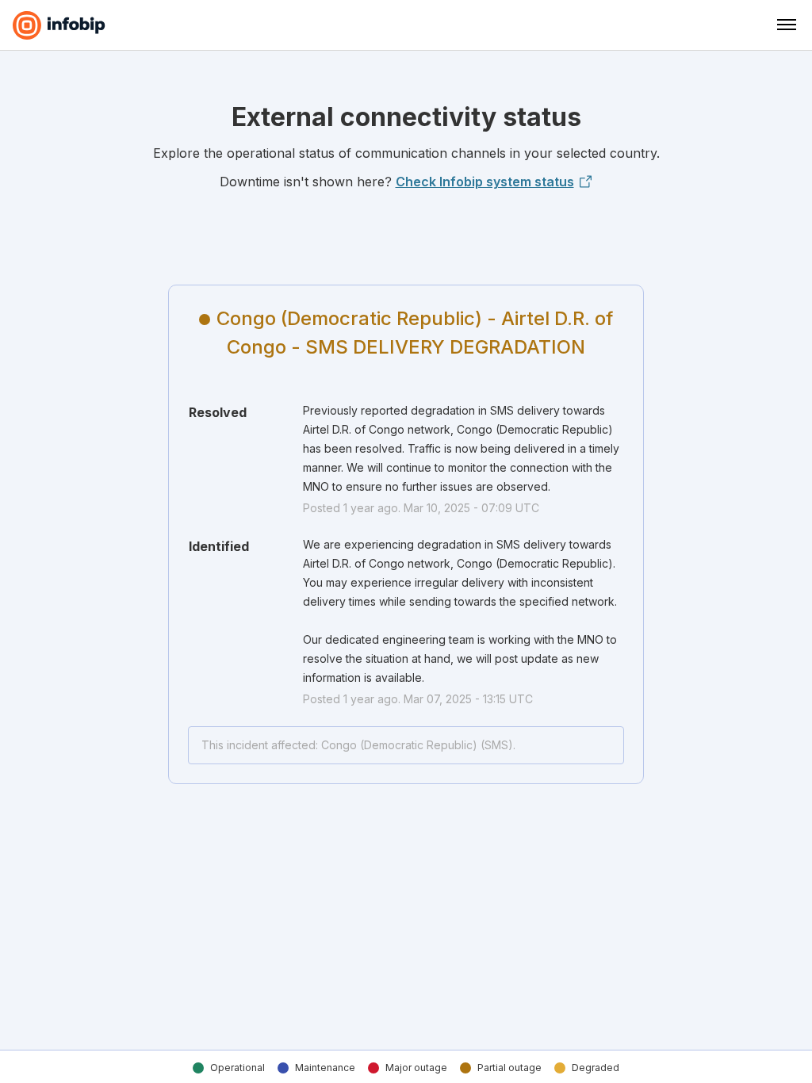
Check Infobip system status (485, 181)
